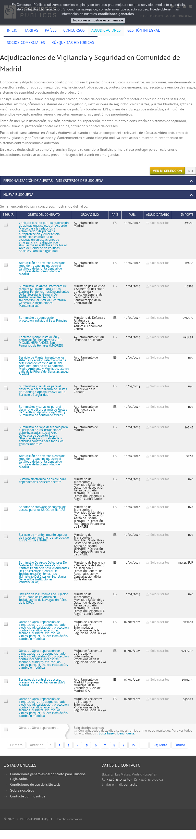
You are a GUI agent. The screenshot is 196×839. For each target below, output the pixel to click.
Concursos (74, 31)
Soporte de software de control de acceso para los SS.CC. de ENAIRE (42, 508)
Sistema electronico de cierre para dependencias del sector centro (42, 481)
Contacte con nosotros (27, 796)
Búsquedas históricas (73, 43)
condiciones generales (116, 14)
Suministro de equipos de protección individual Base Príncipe (43, 319)
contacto (131, 784)
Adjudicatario (157, 214)
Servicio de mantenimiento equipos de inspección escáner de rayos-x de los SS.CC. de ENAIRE (44, 537)
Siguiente (160, 745)
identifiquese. (126, 733)
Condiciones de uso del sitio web (35, 784)
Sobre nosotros (22, 790)
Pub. (132, 214)
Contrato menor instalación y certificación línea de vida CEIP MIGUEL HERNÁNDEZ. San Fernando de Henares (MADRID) (41, 341)
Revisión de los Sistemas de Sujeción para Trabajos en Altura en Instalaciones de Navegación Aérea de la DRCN (43, 598)
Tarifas (31, 31)
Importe (187, 214)
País (115, 214)
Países (51, 31)
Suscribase (106, 733)
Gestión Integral (143, 31)
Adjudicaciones (106, 31)
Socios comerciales (26, 43)
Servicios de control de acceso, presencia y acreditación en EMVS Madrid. (42, 682)
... (144, 745)
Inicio (12, 31)
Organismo (90, 214)
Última (180, 745)
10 (133, 745)
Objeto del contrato (44, 214)
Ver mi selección (167, 171)
